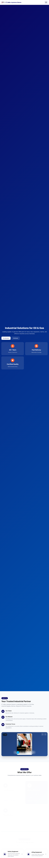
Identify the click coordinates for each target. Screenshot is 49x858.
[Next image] (45, 734)
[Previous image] (42, 734)
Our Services (6, 338)
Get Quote (15, 338)
